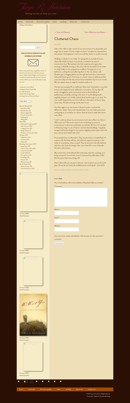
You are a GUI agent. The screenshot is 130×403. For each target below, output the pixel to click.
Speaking (23, 117)
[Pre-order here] (33, 192)
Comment (58, 186)
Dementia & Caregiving (27, 124)
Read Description (24, 216)
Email (56, 217)
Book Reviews (24, 111)
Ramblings (23, 157)
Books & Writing (24, 106)
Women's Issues (25, 162)
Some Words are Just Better (96, 32)
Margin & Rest (25, 131)
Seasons (23, 160)
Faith (21, 122)
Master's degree (25, 113)
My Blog (63, 21)
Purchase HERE (24, 214)
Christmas (23, 139)
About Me (73, 21)
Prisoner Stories (25, 115)
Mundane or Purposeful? (72, 170)
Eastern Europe (25, 166)
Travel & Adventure (26, 168)
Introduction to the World (27, 87)
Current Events (25, 151)
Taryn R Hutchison (43, 7)
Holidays (22, 135)
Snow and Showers (62, 32)
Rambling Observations (26, 144)
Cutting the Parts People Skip (28, 89)
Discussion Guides (43, 21)
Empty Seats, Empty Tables (27, 94)
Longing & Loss (25, 128)
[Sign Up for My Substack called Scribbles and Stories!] (33, 63)
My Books (29, 21)
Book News (24, 108)
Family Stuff (24, 153)
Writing (23, 119)
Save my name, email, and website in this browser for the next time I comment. (78, 237)
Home (20, 21)
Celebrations (24, 137)
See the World (23, 164)
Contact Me (85, 21)
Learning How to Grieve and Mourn (29, 96)
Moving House (25, 155)
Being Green (24, 146)
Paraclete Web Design (105, 396)
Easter (22, 142)
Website (57, 225)
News (55, 21)
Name (57, 209)
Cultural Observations (27, 148)
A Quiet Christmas (25, 92)
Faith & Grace (24, 126)
